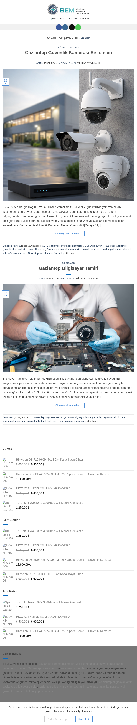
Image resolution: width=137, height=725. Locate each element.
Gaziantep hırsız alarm (42, 668)
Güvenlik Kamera (68, 47)
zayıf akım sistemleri (73, 668)
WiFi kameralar (85, 663)
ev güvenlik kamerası (72, 246)
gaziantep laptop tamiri (14, 421)
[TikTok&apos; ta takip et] (72, 27)
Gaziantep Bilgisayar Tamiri (68, 268)
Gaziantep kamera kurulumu (61, 249)
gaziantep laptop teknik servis (42, 421)
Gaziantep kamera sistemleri (92, 249)
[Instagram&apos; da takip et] (65, 27)
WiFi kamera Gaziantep (52, 253)
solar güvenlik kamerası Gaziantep (21, 253)
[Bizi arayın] (78, 27)
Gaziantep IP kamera (34, 249)
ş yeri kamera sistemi (119, 249)
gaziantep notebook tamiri (73, 421)
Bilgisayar (68, 263)
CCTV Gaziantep (51, 246)
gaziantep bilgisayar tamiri (77, 417)
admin (85, 38)
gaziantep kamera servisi (109, 686)
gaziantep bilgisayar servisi (48, 417)
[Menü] (5, 12)
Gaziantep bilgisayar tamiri (116, 682)
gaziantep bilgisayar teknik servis (109, 417)
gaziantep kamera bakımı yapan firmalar (28, 691)
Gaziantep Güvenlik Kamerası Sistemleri (68, 52)
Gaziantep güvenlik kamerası (100, 246)
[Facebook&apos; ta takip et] (59, 27)
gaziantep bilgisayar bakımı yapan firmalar (65, 686)
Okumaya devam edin (68, 233)
